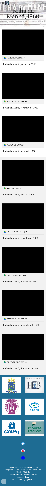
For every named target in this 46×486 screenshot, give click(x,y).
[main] (23, 13)
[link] (23, 45)
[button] (2, 3)
